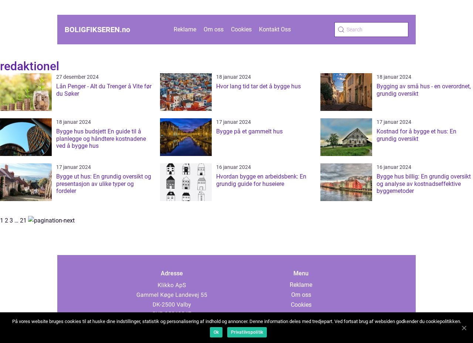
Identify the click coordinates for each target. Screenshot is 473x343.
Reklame (185, 29)
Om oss (214, 29)
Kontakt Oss (275, 29)
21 (23, 220)
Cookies (241, 29)
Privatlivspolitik (247, 332)
